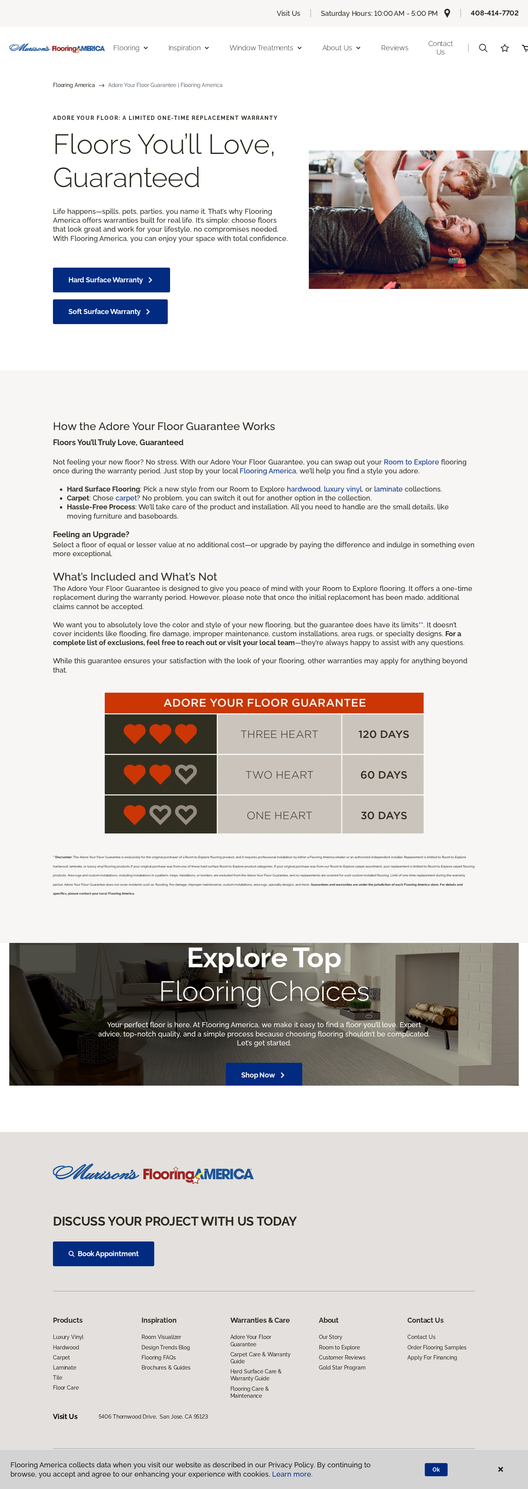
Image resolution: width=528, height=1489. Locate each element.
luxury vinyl (343, 489)
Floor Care (66, 1388)
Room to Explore (411, 462)
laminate (388, 489)
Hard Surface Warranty (105, 280)
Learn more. (292, 1474)
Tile (57, 1378)
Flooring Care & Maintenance (249, 1392)
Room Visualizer (161, 1337)
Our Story (330, 1337)
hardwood (303, 489)
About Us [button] (337, 48)
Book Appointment (108, 1254)
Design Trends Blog (165, 1347)
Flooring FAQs (158, 1357)
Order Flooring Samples (437, 1347)
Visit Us (289, 13)
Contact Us (440, 47)
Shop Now (258, 1075)
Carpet (61, 1357)
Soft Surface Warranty (104, 311)
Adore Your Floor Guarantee (250, 1340)
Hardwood (66, 1347)
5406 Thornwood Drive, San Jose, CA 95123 (153, 1417)
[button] (483, 48)
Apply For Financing (432, 1357)
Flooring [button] (126, 48)
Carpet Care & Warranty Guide (260, 1357)
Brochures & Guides (165, 1367)
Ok (436, 1470)
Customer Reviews (342, 1357)
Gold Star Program (342, 1367)
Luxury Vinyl (68, 1337)
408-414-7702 (495, 13)
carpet (126, 498)
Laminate (64, 1367)
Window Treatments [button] (261, 48)
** (421, 625)
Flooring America (74, 85)
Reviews (395, 48)
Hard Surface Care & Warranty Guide (256, 1374)
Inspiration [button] (185, 48)
